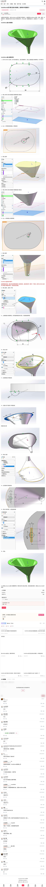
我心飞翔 (5, 838)
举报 (41, 703)
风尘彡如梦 (5, 853)
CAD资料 (24, 4)
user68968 (5, 706)
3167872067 (6, 869)
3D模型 (11, 4)
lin (3, 753)
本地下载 (3, 607)
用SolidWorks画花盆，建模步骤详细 (8, 653)
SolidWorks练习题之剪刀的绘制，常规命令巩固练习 (10, 673)
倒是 (4, 861)
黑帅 (4, 807)
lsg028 (4, 830)
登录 (5, 604)
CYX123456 (5, 738)
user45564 (5, 776)
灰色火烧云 (5, 721)
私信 (43, 13)
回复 (43, 703)
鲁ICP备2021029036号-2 (23, 880)
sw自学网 (26, 878)
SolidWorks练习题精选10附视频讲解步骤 (8, 630)
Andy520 (5, 815)
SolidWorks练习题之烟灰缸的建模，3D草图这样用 (33, 653)
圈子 (5, 4)
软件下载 (19, 4)
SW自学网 (5, 761)
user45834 (5, 769)
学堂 (8, 4)
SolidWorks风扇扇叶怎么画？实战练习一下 (32, 673)
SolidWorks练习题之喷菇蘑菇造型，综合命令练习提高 (35, 630)
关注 (39, 13)
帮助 (15, 4)
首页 (2, 4)
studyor (5, 792)
